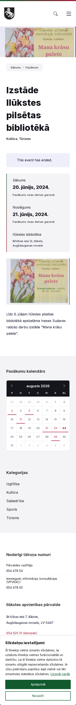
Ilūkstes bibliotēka (27, 234)
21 (46, 428)
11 (21, 419)
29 (55, 436)
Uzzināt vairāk (60, 674)
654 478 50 (14, 587)
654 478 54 (14, 571)
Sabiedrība (15, 501)
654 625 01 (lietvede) (21, 633)
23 (64, 428)
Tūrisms (25, 139)
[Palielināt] (64, 264)
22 (55, 428)
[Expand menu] (69, 14)
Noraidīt (38, 696)
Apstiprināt (38, 684)
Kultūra (11, 139)
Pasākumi (32, 67)
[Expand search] (55, 14)
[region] (38, 670)
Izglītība (12, 484)
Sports (11, 509)
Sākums (16, 67)
